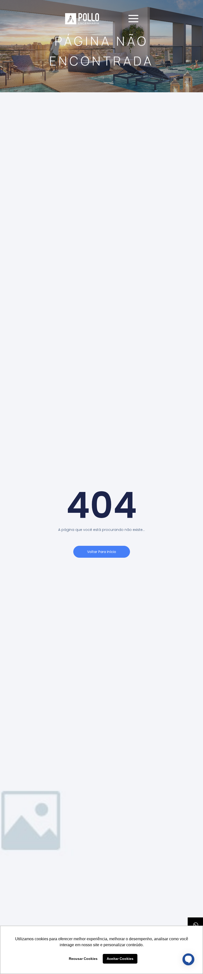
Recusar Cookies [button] (83, 959)
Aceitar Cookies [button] (120, 959)
